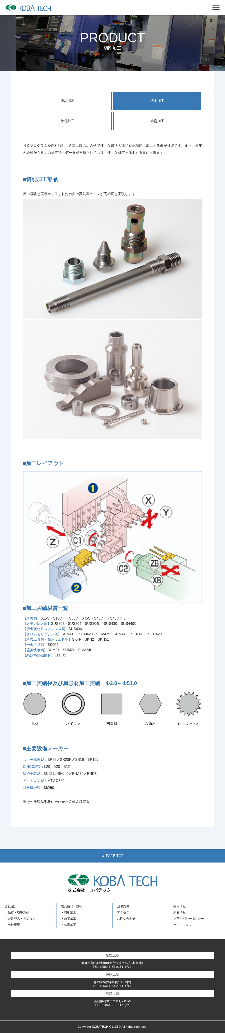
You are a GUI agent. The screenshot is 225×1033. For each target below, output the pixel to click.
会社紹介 (11, 906)
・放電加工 (68, 918)
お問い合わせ (126, 918)
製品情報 (68, 101)
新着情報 (179, 912)
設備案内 (123, 906)
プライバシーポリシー (188, 918)
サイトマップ (182, 924)
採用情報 (179, 906)
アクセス (123, 912)
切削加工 (157, 101)
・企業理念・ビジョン (20, 918)
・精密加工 (68, 924)
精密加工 (157, 121)
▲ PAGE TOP (113, 856)
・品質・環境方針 (17, 912)
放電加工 (68, 121)
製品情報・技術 (71, 906)
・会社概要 (12, 924)
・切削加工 (68, 912)
